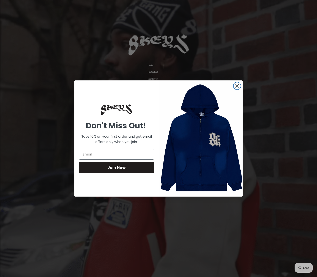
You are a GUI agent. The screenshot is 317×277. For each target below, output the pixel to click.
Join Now (116, 167)
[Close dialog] (237, 86)
